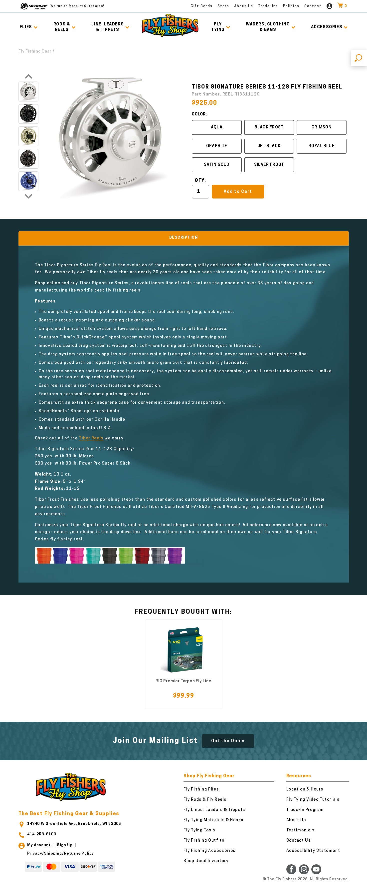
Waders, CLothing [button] (268, 27)
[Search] (359, 58)
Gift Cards (201, 6)
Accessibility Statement (313, 851)
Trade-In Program (305, 810)
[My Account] (329, 6)
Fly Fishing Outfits (204, 841)
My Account (39, 845)
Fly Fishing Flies (201, 789)
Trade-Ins (268, 6)
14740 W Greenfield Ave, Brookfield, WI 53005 (74, 824)
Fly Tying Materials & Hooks (213, 820)
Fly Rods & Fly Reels (205, 800)
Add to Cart (238, 192)
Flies (26, 27)
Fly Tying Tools (199, 830)
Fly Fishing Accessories (210, 851)
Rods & (61, 27)
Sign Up (64, 845)
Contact (313, 6)
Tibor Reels (91, 438)
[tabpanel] (183, 664)
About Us (243, 6)
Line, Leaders (107, 27)
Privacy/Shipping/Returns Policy (60, 854)
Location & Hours (305, 789)
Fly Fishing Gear (35, 52)
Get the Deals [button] (228, 741)
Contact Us (298, 841)
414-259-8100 (41, 834)
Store (223, 6)
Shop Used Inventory (206, 861)
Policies (291, 6)
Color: (199, 114)
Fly (218, 27)
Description (183, 238)
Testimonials (300, 830)
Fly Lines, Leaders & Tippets (214, 810)
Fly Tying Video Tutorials (313, 800)
